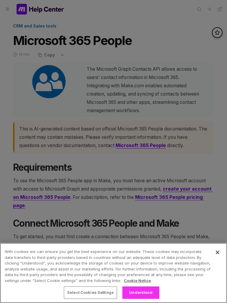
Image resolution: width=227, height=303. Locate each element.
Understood (140, 292)
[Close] (217, 252)
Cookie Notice (137, 280)
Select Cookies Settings (90, 292)
